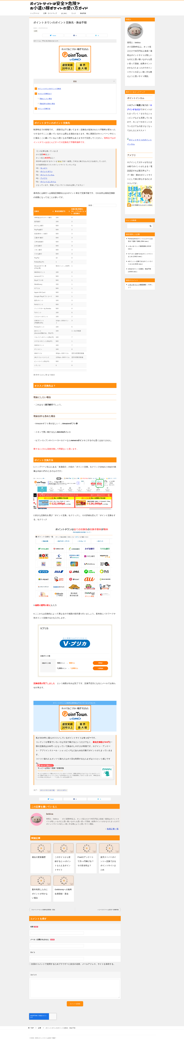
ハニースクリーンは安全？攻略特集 (108, 909)
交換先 (36, 211)
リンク (73, 13)
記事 (35, 31)
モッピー (43, 168)
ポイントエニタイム (48, 182)
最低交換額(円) (60, 211)
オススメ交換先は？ (45, 93)
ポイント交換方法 (44, 108)
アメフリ (43, 178)
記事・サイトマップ (50, 13)
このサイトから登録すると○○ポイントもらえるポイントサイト (63, 863)
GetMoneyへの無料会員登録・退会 (63, 891)
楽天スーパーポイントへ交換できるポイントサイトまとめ (108, 863)
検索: (90, 205)
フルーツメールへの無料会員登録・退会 (43, 909)
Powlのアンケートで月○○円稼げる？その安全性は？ (86, 861)
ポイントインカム (47, 175)
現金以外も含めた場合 (47, 103)
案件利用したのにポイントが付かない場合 (40, 893)
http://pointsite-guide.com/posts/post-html (50, 770)
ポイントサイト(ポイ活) (47, 790)
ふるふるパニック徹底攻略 (137, 284)
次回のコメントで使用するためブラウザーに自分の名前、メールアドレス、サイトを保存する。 (73, 964)
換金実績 (83, 13)
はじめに (64, 13)
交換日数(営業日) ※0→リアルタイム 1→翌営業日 (77, 211)
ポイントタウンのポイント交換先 (49, 88)
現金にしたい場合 (46, 98)
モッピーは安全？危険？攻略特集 (51, 768)
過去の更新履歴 (39, 857)
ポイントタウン (46, 171)
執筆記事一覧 (113, 829)
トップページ (34, 13)
